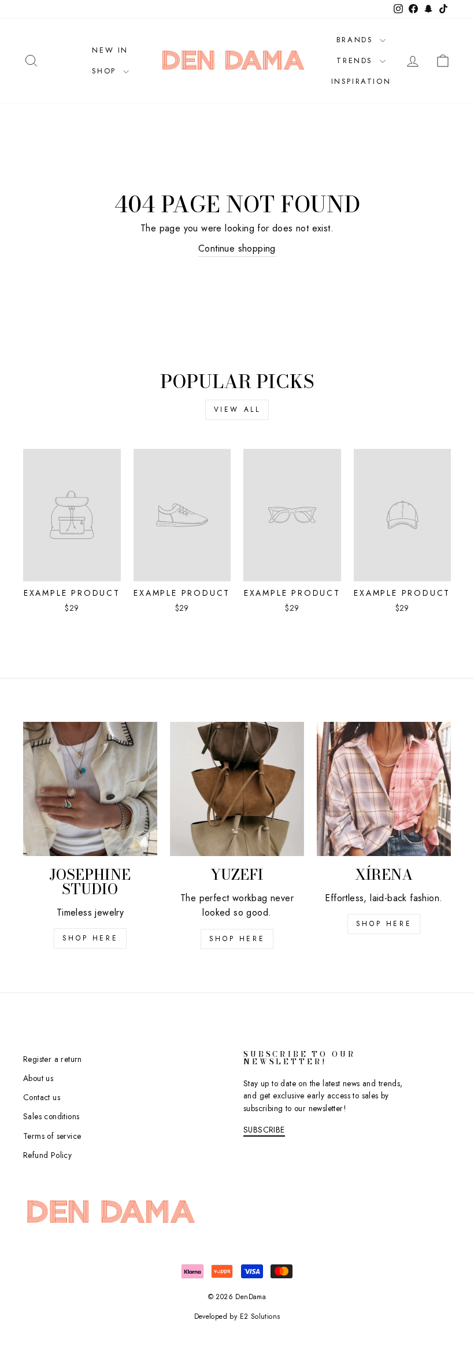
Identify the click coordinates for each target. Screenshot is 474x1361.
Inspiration (361, 81)
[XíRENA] (384, 789)
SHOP (106, 70)
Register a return (52, 1059)
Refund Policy (47, 1155)
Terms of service (52, 1136)
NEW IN (110, 50)
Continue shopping (237, 248)
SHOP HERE (237, 939)
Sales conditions (51, 1116)
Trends (356, 60)
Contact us (41, 1097)
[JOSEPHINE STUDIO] (90, 789)
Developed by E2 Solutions (237, 1316)
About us (38, 1078)
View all (237, 409)
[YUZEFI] (237, 789)
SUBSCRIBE (264, 1129)
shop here (90, 938)
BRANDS (356, 39)
